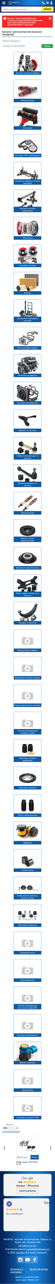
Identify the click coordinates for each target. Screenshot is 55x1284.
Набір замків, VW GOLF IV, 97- (27, 1163)
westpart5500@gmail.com (38, 1249)
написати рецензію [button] (27, 1190)
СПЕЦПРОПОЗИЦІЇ (11, 1132)
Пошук (47, 46)
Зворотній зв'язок (39, 1269)
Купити (34, 1157)
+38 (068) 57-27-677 (27, 1246)
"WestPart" (20, 1253)
